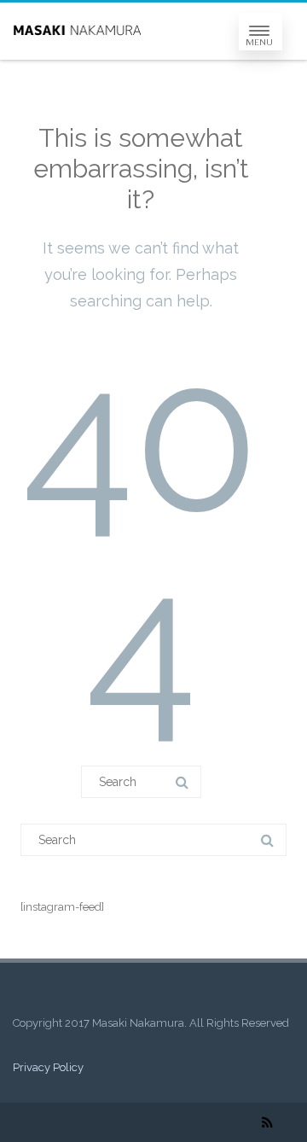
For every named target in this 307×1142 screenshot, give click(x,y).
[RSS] (267, 1122)
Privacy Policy (48, 1067)
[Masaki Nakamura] (77, 31)
